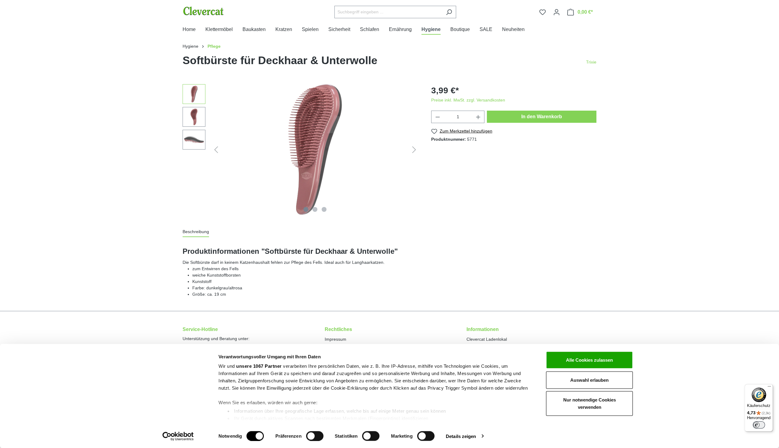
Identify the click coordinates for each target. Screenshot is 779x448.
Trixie (591, 62)
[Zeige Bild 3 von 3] (324, 209)
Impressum (335, 339)
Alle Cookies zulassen (589, 360)
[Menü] (769, 387)
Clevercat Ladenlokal (486, 339)
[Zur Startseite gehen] (219, 10)
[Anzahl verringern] (437, 117)
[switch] (314, 436)
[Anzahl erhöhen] (478, 117)
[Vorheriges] (216, 150)
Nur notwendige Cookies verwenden (589, 403)
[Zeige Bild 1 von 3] (305, 209)
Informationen (482, 329)
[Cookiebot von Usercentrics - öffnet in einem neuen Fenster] (178, 436)
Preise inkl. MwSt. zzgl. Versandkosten (468, 100)
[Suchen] (449, 12)
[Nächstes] (414, 150)
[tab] (196, 232)
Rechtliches (338, 329)
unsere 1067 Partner (259, 366)
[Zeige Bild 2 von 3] (315, 209)
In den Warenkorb (541, 116)
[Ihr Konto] (557, 12)
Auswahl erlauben (589, 379)
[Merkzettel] (543, 12)
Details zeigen (461, 436)
